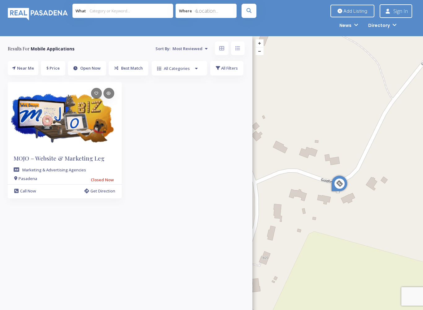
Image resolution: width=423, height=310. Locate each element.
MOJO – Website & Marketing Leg (59, 158)
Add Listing (354, 11)
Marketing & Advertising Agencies (54, 170)
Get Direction (102, 191)
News (345, 25)
